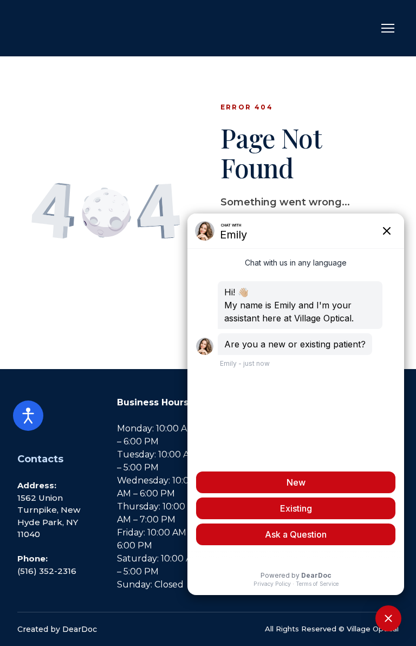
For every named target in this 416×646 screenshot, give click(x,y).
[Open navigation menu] (388, 28)
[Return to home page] (71, 28)
